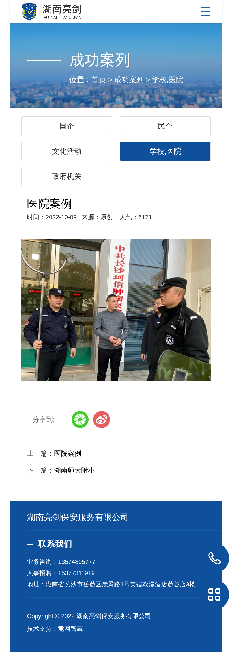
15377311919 (76, 573)
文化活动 (66, 151)
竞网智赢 (70, 628)
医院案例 (67, 453)
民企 (165, 126)
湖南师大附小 (74, 470)
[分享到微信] (80, 419)
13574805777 (76, 561)
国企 (66, 126)
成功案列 (129, 79)
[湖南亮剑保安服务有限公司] (116, 10)
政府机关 (66, 176)
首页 (98, 79)
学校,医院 (167, 79)
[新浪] (101, 419)
